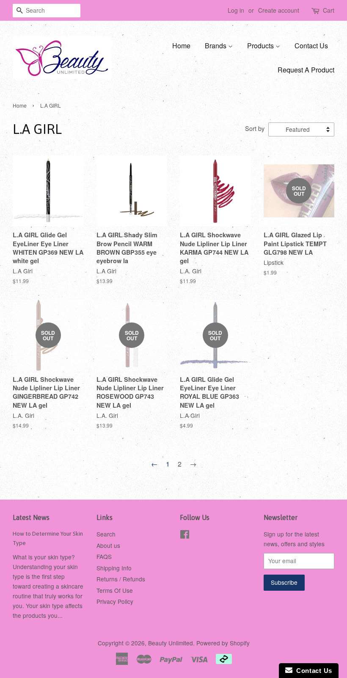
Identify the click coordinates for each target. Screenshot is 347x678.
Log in (236, 10)
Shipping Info (114, 568)
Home (181, 45)
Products (261, 45)
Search (106, 534)
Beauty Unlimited (170, 643)
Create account (278, 10)
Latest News (31, 517)
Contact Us (311, 45)
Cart (328, 10)
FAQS (104, 556)
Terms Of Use (114, 590)
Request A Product (306, 70)
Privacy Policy (114, 601)
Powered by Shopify (223, 643)
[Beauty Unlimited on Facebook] (185, 535)
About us (108, 545)
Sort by (254, 128)
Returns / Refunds (120, 579)
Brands (216, 45)
